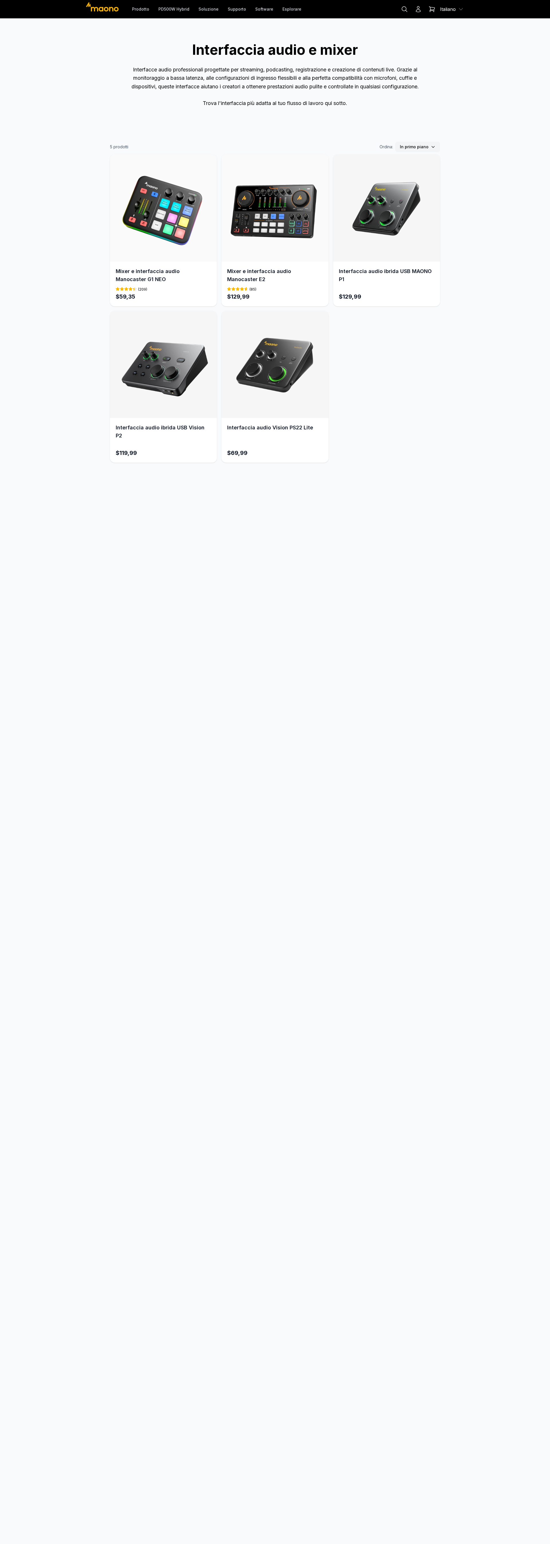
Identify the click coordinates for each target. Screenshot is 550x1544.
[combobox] (452, 9)
